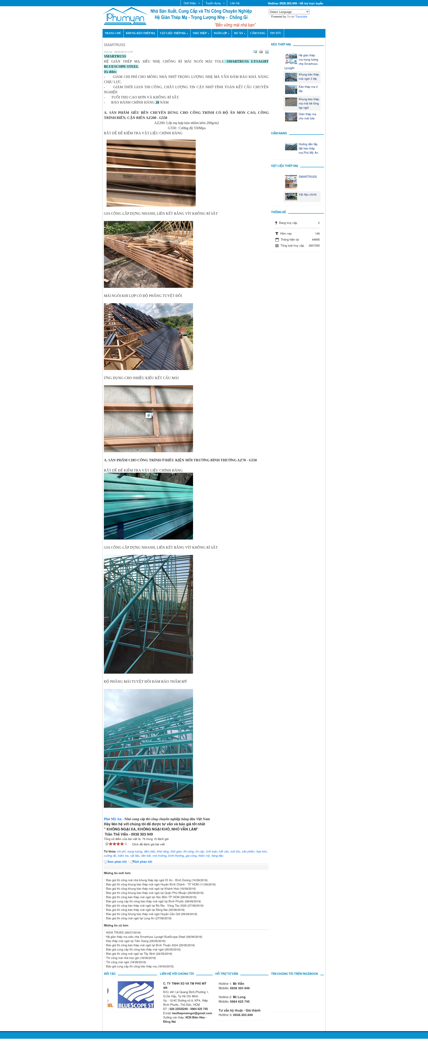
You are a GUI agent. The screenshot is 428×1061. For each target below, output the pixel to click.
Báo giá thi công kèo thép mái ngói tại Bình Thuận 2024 (142, 945)
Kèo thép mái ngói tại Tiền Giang (127, 941)
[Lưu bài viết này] (267, 51)
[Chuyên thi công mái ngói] (125, 15)
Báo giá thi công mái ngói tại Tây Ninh (130, 953)
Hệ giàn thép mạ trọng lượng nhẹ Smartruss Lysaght (301, 61)
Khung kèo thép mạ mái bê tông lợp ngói (309, 103)
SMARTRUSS (308, 176)
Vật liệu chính (308, 194)
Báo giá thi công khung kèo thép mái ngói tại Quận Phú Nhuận (146, 893)
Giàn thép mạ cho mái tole (307, 116)
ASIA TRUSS (115, 932)
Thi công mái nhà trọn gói (122, 958)
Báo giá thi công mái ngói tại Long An (130, 918)
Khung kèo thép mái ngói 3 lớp (309, 76)
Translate (301, 16)
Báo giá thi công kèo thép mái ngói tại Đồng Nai (137, 910)
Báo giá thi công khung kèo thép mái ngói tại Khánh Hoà (142, 888)
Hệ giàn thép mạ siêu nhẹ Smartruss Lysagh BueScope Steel (145, 936)
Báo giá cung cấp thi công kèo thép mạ (131, 966)
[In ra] (261, 51)
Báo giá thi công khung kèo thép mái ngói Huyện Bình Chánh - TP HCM (152, 884)
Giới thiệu (188, 3)
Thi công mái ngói (117, 962)
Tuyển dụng (211, 3)
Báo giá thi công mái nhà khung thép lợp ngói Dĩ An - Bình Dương (148, 880)
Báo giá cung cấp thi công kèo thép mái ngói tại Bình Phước (145, 901)
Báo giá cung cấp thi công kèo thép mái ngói (135, 949)
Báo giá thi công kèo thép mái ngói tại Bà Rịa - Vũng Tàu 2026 (146, 905)
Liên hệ (234, 3)
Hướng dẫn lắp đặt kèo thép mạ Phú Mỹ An (308, 148)
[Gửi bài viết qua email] (255, 51)
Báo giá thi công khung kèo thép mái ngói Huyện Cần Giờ (143, 914)
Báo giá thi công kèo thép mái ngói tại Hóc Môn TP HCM (142, 897)
